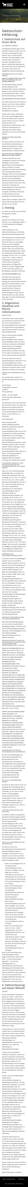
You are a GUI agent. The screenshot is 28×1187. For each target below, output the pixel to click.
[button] (1, 1181)
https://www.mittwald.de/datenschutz (13, 234)
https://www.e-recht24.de (13, 1172)
